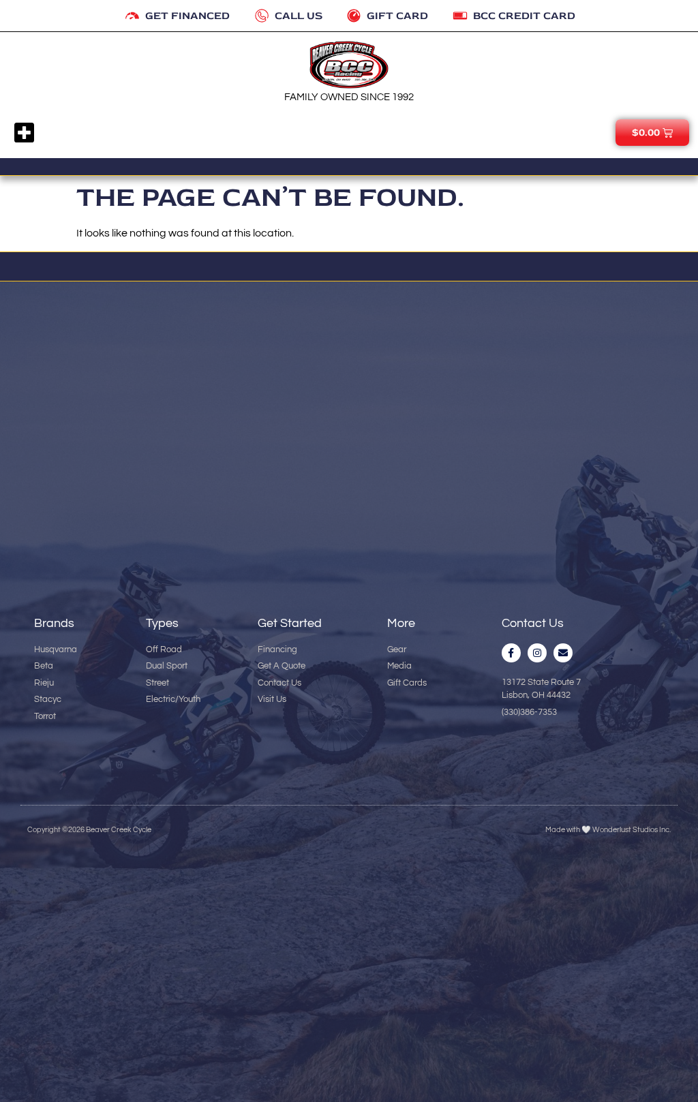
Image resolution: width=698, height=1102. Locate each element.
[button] (24, 133)
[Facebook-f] (511, 652)
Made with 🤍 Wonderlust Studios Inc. (608, 829)
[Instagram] (537, 652)
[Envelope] (563, 652)
